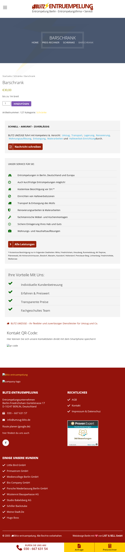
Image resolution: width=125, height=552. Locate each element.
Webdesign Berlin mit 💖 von (98, 535)
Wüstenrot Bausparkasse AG (23, 494)
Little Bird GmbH (16, 465)
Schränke (69, 42)
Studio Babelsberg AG (19, 500)
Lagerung (89, 135)
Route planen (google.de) (16, 426)
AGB (74, 399)
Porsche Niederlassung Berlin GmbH (27, 488)
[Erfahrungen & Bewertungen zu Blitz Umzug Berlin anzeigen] (82, 432)
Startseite (7, 76)
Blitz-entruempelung (25, 535)
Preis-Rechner (50, 42)
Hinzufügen (21, 103)
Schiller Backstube (17, 506)
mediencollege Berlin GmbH (22, 476)
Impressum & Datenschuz (86, 411)
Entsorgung (39, 138)
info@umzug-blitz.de (18, 419)
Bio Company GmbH (18, 482)
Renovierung (103, 135)
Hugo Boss (13, 517)
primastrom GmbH (17, 470)
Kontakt (76, 405)
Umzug (66, 135)
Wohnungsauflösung (20, 138)
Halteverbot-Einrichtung (82, 138)
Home (35, 42)
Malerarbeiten (55, 138)
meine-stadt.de (15, 511)
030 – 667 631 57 (17, 413)
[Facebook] (7, 443)
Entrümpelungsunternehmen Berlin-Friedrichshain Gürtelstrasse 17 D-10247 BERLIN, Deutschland (23, 403)
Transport (76, 135)
